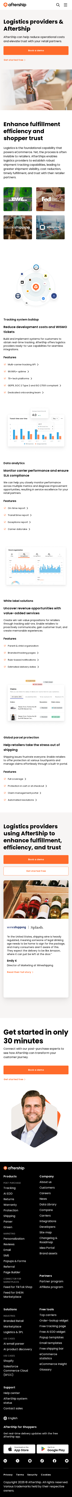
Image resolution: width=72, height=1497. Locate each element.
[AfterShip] (15, 5)
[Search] (58, 5)
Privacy (8, 1474)
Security (32, 1474)
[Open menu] (66, 5)
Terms (20, 1474)
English (12, 1418)
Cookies (46, 1474)
